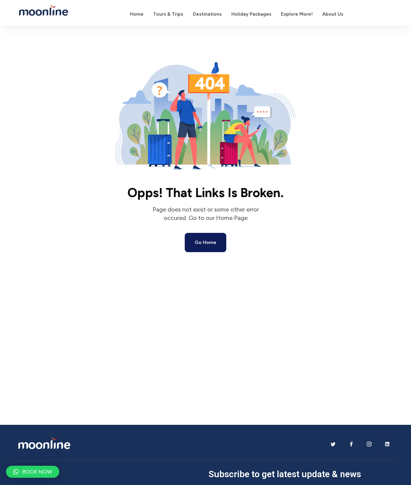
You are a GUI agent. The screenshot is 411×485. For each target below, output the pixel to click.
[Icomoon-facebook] (351, 444)
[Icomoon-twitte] (333, 444)
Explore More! (297, 14)
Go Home (205, 242)
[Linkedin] (387, 444)
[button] (32, 472)
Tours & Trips (168, 14)
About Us (332, 14)
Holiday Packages (251, 14)
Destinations (207, 14)
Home (137, 14)
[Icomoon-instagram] (369, 444)
